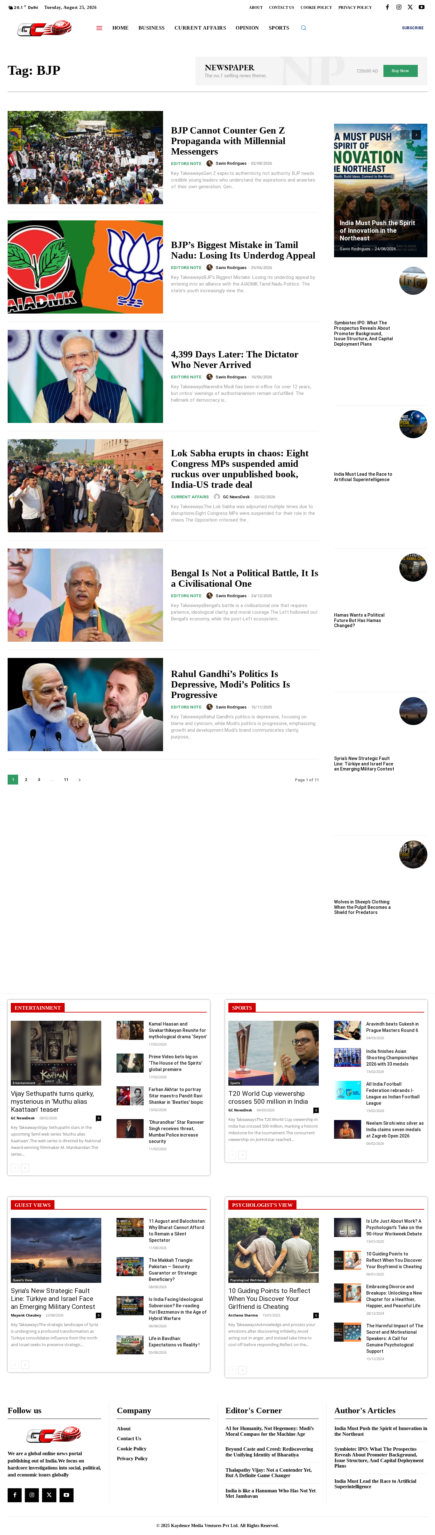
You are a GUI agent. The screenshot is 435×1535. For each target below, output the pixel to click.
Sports (235, 1083)
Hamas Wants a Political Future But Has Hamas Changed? (359, 620)
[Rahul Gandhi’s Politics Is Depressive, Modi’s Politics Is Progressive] (85, 704)
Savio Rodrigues (231, 163)
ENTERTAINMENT (38, 1008)
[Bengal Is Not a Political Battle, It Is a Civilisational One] (85, 595)
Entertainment (24, 1083)
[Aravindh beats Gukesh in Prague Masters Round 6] (347, 1030)
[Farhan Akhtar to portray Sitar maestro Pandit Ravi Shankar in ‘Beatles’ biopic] (130, 1095)
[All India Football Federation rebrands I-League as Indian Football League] (347, 1090)
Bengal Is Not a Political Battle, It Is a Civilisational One (244, 578)
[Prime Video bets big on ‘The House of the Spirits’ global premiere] (130, 1063)
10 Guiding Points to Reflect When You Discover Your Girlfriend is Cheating (269, 1298)
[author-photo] (210, 163)
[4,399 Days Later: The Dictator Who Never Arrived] (85, 376)
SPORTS (242, 1008)
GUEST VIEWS (33, 1205)
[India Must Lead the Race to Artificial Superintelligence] (413, 424)
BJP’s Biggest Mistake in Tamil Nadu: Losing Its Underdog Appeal (243, 249)
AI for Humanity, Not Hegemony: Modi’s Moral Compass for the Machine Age (269, 1431)
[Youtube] (421, 7)
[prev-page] (405, 135)
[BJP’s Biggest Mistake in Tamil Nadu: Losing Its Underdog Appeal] (85, 267)
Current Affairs (190, 496)
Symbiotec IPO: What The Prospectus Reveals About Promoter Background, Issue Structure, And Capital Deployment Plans (363, 333)
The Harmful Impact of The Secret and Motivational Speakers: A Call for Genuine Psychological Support (394, 1338)
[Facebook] (387, 7)
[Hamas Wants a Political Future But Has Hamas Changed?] (413, 568)
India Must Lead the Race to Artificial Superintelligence (363, 477)
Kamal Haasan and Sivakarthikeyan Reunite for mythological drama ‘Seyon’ (178, 1030)
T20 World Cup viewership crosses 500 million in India (268, 1097)
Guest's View (22, 1280)
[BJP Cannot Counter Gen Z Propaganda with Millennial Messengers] (85, 157)
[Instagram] (398, 7)
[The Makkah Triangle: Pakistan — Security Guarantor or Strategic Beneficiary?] (130, 1266)
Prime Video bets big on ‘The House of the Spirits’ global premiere (175, 1063)
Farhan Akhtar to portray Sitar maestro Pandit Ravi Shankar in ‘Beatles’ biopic (176, 1096)
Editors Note (186, 163)
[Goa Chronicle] (45, 29)
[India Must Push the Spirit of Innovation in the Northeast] (381, 190)
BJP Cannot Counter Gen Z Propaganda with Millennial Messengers (228, 140)
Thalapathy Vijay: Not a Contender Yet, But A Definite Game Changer (268, 1472)
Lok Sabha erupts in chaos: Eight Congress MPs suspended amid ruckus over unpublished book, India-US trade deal (240, 469)
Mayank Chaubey (26, 1315)
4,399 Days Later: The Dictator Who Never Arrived (234, 359)
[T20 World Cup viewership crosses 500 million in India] (273, 1053)
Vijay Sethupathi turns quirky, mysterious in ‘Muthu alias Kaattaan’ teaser (52, 1101)
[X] (410, 7)
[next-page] (79, 780)
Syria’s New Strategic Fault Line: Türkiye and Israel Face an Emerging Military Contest (364, 764)
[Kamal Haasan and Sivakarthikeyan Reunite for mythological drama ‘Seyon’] (130, 1030)
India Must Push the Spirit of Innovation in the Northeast (377, 230)
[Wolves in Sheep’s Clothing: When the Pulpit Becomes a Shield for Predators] (413, 854)
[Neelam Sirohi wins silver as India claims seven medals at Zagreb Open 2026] (347, 1129)
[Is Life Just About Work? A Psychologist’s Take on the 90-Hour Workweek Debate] (347, 1227)
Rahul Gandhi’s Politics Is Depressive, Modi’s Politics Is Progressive (230, 684)
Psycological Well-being (248, 1280)
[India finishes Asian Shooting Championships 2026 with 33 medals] (347, 1057)
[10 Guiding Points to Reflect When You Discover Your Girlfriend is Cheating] (273, 1250)
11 (66, 779)
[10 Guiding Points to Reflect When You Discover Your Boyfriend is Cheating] (347, 1260)
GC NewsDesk (236, 496)
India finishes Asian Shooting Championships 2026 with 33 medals (392, 1058)
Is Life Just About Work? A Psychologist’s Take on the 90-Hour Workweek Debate (394, 1227)
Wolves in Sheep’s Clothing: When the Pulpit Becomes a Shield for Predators (362, 907)
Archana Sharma (243, 1315)
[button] (303, 28)
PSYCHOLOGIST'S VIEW (262, 1205)
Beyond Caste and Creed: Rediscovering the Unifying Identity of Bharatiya (269, 1451)
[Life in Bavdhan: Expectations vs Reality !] (130, 1344)
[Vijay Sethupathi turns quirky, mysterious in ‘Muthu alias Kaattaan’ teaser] (56, 1053)
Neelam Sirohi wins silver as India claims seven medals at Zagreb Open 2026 (395, 1129)
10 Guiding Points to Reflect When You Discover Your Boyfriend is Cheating (394, 1260)
